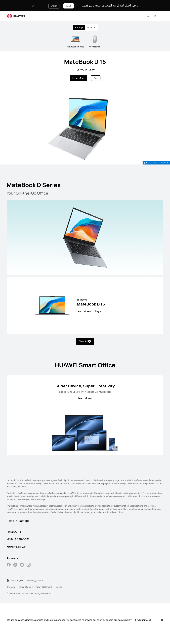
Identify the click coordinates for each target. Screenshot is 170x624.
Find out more (142, 620)
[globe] (8, 580)
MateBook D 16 (85, 62)
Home (10, 521)
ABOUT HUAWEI (16, 547)
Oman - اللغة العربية (34, 580)
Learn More (78, 78)
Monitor (91, 27)
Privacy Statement (43, 587)
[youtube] (22, 565)
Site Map (11, 587)
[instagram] (29, 565)
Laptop (79, 27)
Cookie (59, 587)
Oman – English (16, 580)
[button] (147, 15)
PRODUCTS (14, 531)
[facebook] (9, 565)
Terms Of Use (25, 587)
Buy (96, 78)
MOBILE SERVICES (18, 539)
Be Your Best (85, 70)
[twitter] (15, 565)
